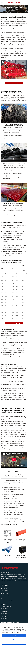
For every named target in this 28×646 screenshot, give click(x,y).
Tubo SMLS (5, 588)
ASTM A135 (5, 618)
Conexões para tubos (8, 600)
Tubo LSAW (5, 591)
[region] (14, 634)
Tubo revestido (6, 595)
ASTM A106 (5, 608)
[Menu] (2, 2)
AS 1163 (5, 611)
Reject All (14, 643)
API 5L (4, 616)
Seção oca (5, 593)
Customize (14, 639)
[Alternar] (2, 475)
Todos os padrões (7, 606)
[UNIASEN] (14, 2)
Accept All (14, 635)
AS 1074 (5, 613)
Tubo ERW (5, 586)
